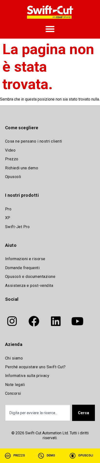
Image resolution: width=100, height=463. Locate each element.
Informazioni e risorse (25, 259)
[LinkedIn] (56, 321)
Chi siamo (14, 358)
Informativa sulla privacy (27, 375)
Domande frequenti (22, 268)
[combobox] (37, 413)
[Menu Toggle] (50, 29)
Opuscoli (13, 176)
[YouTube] (78, 321)
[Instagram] (12, 321)
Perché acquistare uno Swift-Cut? (35, 367)
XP (7, 217)
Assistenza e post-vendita (29, 285)
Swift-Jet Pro (17, 226)
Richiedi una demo (21, 168)
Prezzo (11, 159)
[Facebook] (34, 321)
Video (10, 150)
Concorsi (13, 393)
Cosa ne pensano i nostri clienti (33, 141)
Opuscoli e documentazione (30, 276)
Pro (8, 209)
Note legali (15, 384)
